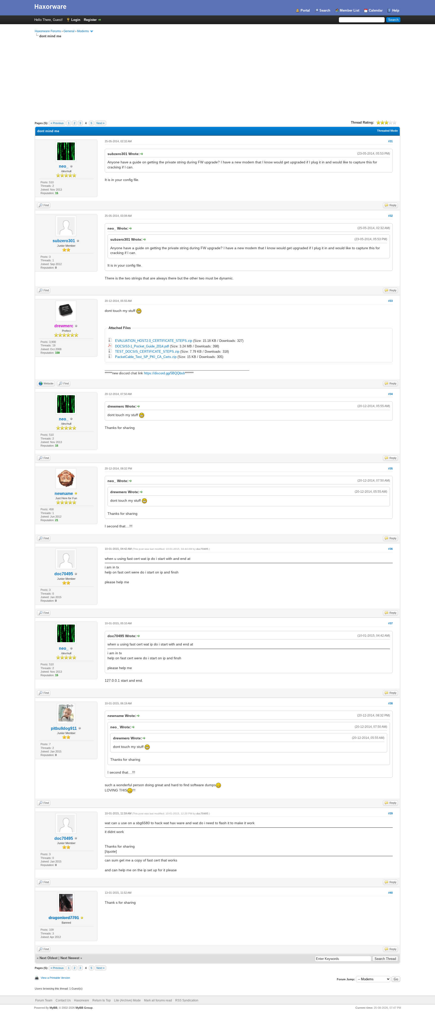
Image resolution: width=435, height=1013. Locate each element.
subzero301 (64, 241)
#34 (390, 393)
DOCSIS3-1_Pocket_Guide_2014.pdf (142, 346)
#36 (390, 548)
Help (395, 10)
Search (324, 10)
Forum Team (43, 1000)
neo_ (63, 166)
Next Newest (69, 958)
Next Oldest (48, 958)
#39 (390, 813)
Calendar (376, 10)
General (69, 31)
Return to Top (101, 1000)
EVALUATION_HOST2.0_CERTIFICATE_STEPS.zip (153, 341)
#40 (390, 892)
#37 (390, 623)
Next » (100, 123)
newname (64, 493)
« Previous (57, 123)
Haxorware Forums (48, 31)
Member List (349, 10)
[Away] (76, 494)
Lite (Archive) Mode (127, 1000)
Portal (305, 10)
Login (75, 20)
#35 (390, 468)
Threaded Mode (387, 130)
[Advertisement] (217, 76)
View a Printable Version (55, 977)
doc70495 (63, 574)
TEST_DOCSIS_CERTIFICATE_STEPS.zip (147, 351)
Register (90, 20)
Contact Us (63, 1000)
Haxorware (81, 1000)
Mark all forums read (158, 1000)
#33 (390, 300)
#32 (390, 215)
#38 (390, 703)
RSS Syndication (186, 1000)
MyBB (53, 1007)
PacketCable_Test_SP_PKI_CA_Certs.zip (145, 357)
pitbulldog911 (64, 728)
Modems (83, 31)
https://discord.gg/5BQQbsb (164, 373)
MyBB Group (84, 1007)
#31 (390, 141)
